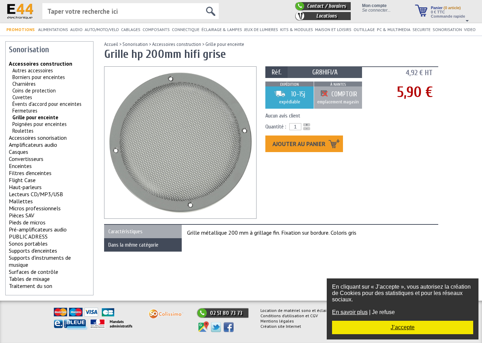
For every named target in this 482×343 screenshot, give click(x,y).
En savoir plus (350, 312)
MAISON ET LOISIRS (333, 29)
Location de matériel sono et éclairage (297, 310)
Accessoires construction (40, 63)
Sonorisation (135, 44)
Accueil (111, 44)
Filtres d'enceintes (30, 172)
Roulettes (23, 130)
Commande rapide (448, 16)
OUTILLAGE (364, 29)
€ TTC (438, 12)
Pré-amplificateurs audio (38, 229)
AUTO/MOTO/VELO (102, 29)
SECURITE (421, 29)
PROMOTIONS (20, 29)
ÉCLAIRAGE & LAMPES (221, 29)
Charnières (24, 83)
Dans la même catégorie (133, 245)
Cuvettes (22, 97)
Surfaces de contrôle (33, 271)
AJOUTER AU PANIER (299, 144)
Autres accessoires (32, 70)
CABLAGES (130, 29)
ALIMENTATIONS (53, 29)
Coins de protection (34, 90)
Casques (18, 151)
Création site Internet (280, 326)
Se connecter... (376, 10)
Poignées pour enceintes (39, 124)
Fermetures (24, 110)
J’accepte (403, 327)
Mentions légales (277, 321)
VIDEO (470, 29)
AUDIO (76, 29)
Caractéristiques (125, 231)
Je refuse (383, 312)
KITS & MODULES (296, 29)
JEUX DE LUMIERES (261, 29)
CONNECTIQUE (185, 29)
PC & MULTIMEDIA (393, 29)
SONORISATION (447, 29)
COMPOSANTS (156, 29)
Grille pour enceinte (224, 44)
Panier (446, 8)
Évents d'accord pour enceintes (47, 104)
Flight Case (22, 179)
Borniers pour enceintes (38, 77)
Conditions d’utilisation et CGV (289, 315)
